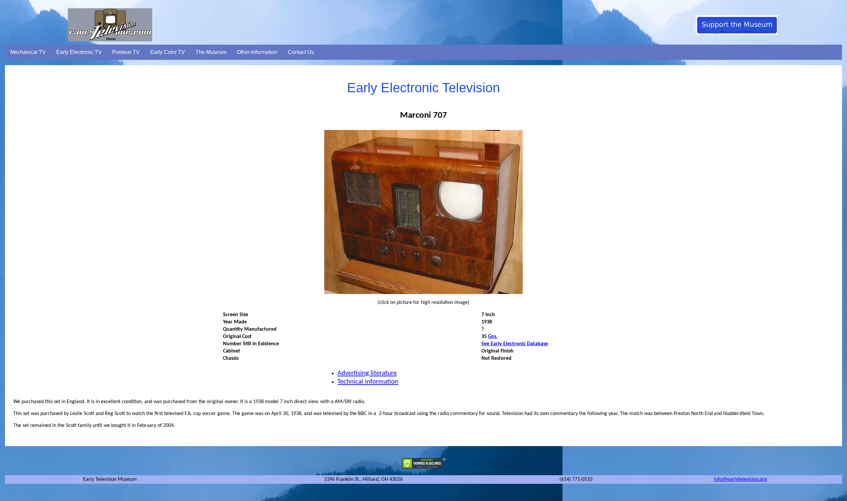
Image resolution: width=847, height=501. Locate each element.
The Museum (211, 52)
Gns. (493, 336)
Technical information (367, 381)
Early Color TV (167, 52)
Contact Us (301, 52)
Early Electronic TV (79, 52)
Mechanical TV (28, 52)
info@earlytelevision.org (740, 479)
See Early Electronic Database (514, 344)
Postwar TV (126, 52)
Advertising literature (367, 373)
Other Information (257, 52)
